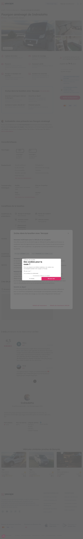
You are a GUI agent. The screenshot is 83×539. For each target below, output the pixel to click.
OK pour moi (51, 278)
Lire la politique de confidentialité (31, 273)
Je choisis (31, 278)
